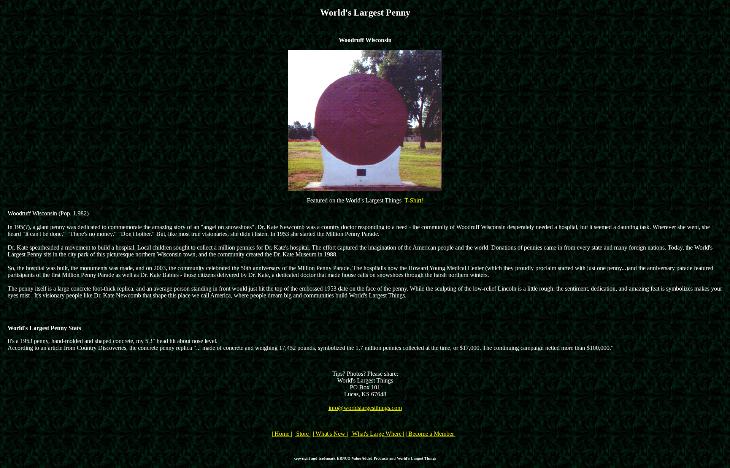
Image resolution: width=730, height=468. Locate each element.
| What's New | (330, 433)
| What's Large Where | (376, 433)
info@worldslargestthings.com (365, 408)
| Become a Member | (431, 433)
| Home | (282, 433)
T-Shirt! (414, 200)
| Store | (302, 433)
